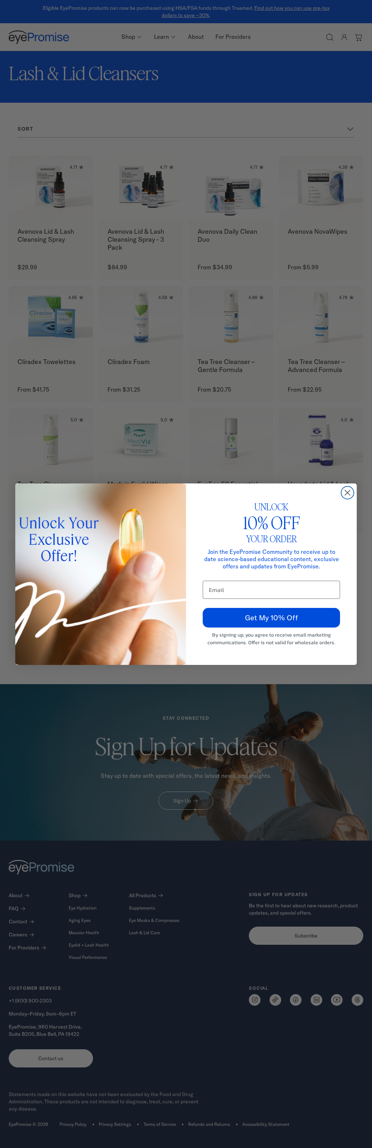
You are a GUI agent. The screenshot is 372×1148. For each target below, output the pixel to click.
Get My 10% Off (271, 617)
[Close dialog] (347, 492)
